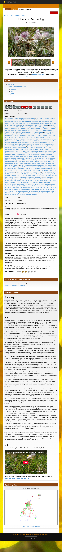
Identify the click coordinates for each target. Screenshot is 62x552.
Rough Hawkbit (52, 174)
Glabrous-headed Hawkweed (13, 142)
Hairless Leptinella (42, 148)
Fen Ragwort (35, 139)
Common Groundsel (22, 132)
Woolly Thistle (19, 193)
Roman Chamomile (32, 174)
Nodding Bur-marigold (26, 165)
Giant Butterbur (51, 141)
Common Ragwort (10, 134)
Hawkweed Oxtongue (38, 149)
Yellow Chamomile (33, 193)
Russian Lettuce (21, 175)
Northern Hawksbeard (38, 165)
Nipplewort (16, 165)
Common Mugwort (49, 132)
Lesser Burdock (24, 156)
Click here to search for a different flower (14, 15)
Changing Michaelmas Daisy (48, 127)
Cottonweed (38, 135)
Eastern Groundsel (40, 137)
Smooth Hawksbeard (26, 182)
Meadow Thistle (21, 160)
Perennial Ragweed (49, 167)
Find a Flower (13, 6)
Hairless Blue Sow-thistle (30, 148)
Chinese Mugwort (15, 128)
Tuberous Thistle (34, 188)
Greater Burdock (31, 146)
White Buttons (9, 191)
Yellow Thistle (24, 194)
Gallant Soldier (34, 141)
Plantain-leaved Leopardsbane (49, 168)
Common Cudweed (16, 130)
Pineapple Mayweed (34, 168)
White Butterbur (50, 189)
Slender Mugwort (29, 181)
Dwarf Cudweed (13, 137)
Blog (12, 91)
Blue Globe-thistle (16, 123)
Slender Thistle (39, 181)
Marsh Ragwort (46, 158)
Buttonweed (24, 125)
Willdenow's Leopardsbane (20, 191)
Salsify (33, 175)
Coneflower (31, 134)
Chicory (7, 128)
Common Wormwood (21, 134)
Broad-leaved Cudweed (37, 123)
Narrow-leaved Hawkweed (47, 161)
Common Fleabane (47, 130)
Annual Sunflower (10, 120)
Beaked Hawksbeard (50, 120)
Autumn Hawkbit (31, 120)
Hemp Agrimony (19, 151)
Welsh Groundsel (21, 189)
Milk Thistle (50, 160)
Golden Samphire (40, 144)
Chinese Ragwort (24, 128)
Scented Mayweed (46, 175)
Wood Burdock (43, 191)
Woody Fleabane (10, 193)
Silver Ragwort (20, 181)
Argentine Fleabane (21, 120)
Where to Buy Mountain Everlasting (16, 86)
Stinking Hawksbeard (18, 186)
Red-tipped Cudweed (11, 174)
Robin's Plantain (21, 174)
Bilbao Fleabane (16, 121)
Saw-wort (38, 175)
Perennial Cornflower (38, 167)
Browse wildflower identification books (31, 77)
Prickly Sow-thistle (10, 172)
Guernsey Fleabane (17, 148)
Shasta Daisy (24, 179)
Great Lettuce (22, 146)
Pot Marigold (45, 170)
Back (54, 13)
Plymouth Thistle (23, 170)
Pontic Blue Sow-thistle (34, 170)
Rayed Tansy (28, 172)
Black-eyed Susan (36, 121)
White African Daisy (40, 189)
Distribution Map (11, 95)
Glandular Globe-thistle (28, 142)
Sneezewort (8, 184)
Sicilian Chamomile (10, 181)
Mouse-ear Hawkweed (11, 161)
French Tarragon (24, 141)
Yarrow (25, 193)
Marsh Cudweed (25, 158)
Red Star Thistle (37, 172)
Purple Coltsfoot (20, 172)
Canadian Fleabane (43, 125)
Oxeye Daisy (8, 167)
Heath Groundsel (10, 151)
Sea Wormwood (29, 177)
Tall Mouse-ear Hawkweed (39, 186)
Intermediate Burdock (17, 153)
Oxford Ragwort (17, 167)
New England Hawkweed (44, 163)
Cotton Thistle (30, 135)
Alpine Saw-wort (40, 118)
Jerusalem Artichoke (47, 153)
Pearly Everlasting (27, 167)
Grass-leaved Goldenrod (12, 146)
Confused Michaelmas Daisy (42, 134)
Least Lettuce (41, 154)
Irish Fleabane (28, 153)
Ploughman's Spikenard (11, 170)
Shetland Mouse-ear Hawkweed (37, 179)
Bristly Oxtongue (25, 123)
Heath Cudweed (49, 149)
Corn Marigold (16, 135)
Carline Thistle (16, 127)
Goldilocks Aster (49, 144)
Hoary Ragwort (48, 151)
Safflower (28, 175)
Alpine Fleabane (30, 118)
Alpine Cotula (22, 118)
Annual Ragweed (50, 118)
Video (12, 93)
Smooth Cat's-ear (15, 182)
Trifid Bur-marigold (25, 188)
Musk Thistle (21, 161)
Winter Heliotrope (33, 191)
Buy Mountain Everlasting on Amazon (14, 285)
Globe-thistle (14, 144)
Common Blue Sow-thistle (42, 128)
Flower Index (34, 6)
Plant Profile (10, 84)
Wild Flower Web (11, 2)
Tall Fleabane (28, 186)
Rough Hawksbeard (10, 175)
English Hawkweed (26, 139)
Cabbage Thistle (32, 125)
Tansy (48, 186)
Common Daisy (26, 130)
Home (6, 6)
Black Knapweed (26, 121)
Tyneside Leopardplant (46, 188)
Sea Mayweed (21, 177)
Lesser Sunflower (42, 156)
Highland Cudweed (29, 151)
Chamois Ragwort (35, 127)
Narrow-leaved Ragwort (30, 163)
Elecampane (17, 139)
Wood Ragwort (51, 191)
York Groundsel (32, 194)
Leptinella (16, 156)
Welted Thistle (30, 189)
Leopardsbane (9, 156)
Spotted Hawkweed (35, 184)
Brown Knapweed (10, 125)
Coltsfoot (32, 128)
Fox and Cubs (16, 141)
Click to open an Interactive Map (31, 526)
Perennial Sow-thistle (11, 168)
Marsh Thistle (12, 160)
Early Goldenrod (30, 137)
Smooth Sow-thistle (38, 182)
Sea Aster (13, 177)
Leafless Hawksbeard (31, 154)
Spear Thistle (16, 184)
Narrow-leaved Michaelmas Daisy (14, 163)
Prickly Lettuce (53, 170)
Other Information (12, 88)
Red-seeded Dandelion (48, 172)
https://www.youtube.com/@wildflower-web (16, 478)
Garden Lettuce (42, 141)
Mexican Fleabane (42, 160)
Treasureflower (15, 188)
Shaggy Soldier (16, 179)
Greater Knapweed (41, 146)
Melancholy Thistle (31, 160)
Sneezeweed (47, 182)
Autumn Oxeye (40, 120)
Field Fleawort (49, 139)
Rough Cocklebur (42, 174)
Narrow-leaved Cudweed (32, 161)
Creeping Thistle (46, 135)
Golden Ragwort (30, 144)
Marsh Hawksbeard (36, 158)
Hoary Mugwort (39, 151)
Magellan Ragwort (15, 158)
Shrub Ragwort (50, 179)
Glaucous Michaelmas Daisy (42, 142)
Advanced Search (24, 6)
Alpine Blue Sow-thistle (11, 118)
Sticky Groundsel (45, 184)
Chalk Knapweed (24, 127)
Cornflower (23, 135)
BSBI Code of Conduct (38, 74)
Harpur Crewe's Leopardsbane (24, 149)
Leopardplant (48, 154)
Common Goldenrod (10, 132)
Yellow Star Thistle (14, 194)
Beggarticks (8, 121)
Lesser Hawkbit (33, 156)
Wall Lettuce (12, 189)
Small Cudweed (48, 181)
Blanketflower (45, 121)
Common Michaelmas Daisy (35, 132)
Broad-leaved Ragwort (50, 123)
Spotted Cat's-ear (24, 184)
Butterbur (18, 125)
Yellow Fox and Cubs (44, 193)
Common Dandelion (36, 130)
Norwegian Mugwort (50, 165)
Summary (13, 90)
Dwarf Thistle (21, 137)
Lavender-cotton (20, 154)
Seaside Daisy (38, 177)
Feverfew (42, 139)
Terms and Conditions (31, 539)
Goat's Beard (21, 144)
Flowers (14, 9)
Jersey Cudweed (36, 153)
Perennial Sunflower (22, 168)
